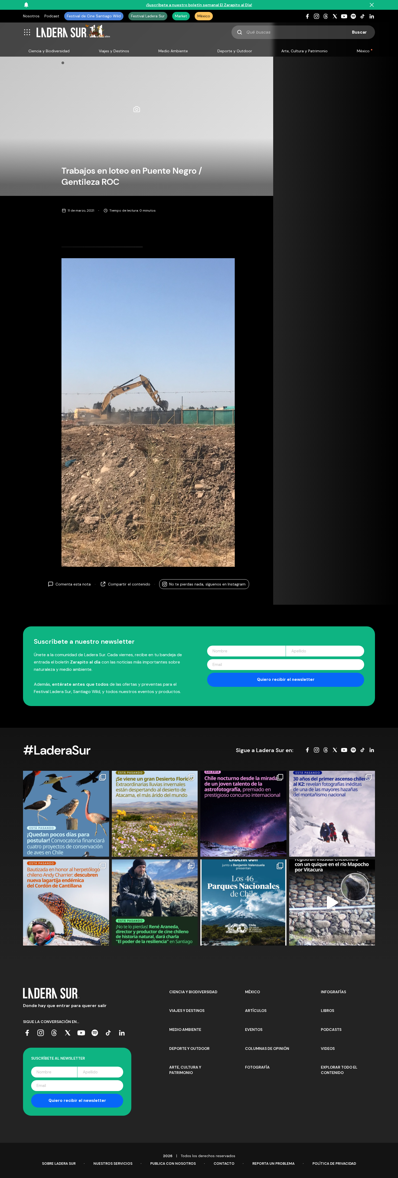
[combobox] (303, 32)
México (203, 16)
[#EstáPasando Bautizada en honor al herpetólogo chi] (66, 902)
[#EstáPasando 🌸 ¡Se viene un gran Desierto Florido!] (155, 814)
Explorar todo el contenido (339, 1070)
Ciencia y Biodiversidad (49, 50)
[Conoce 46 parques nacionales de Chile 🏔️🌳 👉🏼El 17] (243, 902)
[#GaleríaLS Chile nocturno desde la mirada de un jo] (243, 814)
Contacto (224, 1163)
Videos (328, 1048)
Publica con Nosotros (173, 1163)
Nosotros (31, 16)
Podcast (51, 16)
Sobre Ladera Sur (59, 1163)
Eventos (253, 1029)
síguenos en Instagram (207, 583)
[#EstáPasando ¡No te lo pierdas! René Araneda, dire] (155, 902)
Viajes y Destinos (114, 50)
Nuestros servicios (112, 1163)
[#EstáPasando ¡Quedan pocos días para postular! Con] (66, 814)
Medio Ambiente (173, 50)
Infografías (333, 991)
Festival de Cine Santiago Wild (94, 16)
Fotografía (257, 1067)
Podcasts (331, 1029)
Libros (327, 1010)
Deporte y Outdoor (234, 50)
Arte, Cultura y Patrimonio (304, 50)
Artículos (255, 1010)
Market (181, 16)
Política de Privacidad (334, 1163)
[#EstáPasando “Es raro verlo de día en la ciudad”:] (332, 902)
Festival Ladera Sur (148, 16)
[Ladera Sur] (73, 32)
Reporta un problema (273, 1163)
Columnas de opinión (267, 1048)
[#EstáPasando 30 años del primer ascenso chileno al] (332, 814)
